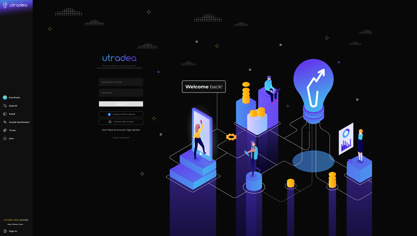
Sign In (121, 103)
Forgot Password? (121, 137)
